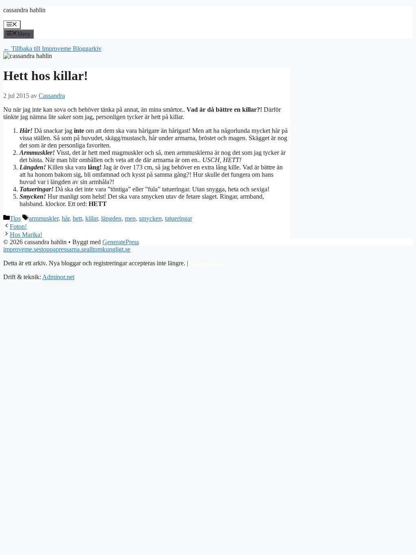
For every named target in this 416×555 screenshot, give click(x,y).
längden (111, 218)
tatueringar (178, 218)
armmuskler (43, 218)
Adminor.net (58, 276)
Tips (15, 218)
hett (77, 218)
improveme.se (21, 249)
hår (65, 218)
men (130, 218)
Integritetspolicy (210, 263)
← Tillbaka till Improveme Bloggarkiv (52, 48)
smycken (150, 218)
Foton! (18, 226)
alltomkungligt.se (108, 249)
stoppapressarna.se (63, 249)
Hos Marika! (26, 234)
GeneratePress (120, 241)
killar (91, 218)
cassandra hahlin (24, 10)
